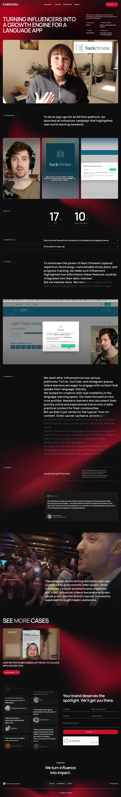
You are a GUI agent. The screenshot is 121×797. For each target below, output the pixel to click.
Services (58, 4)
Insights (76, 4)
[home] (10, 4)
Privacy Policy (114, 783)
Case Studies (67, 4)
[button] (48, 4)
